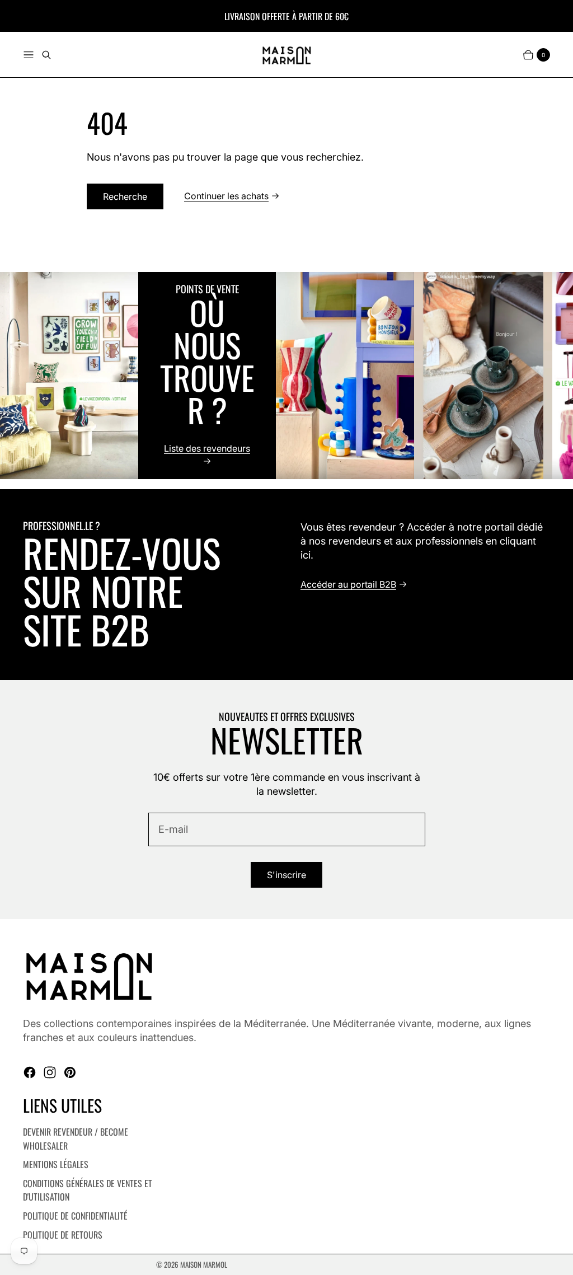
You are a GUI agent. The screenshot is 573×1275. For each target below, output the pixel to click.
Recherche (125, 196)
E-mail (173, 829)
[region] (286, 375)
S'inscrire (286, 874)
